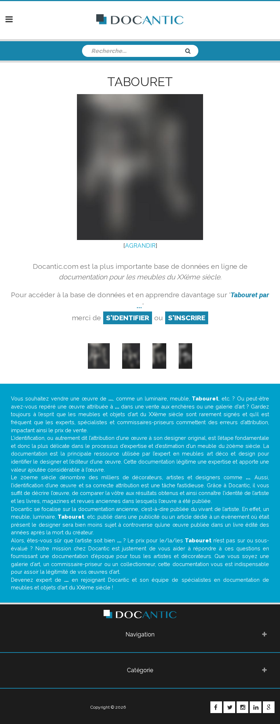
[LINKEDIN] (255, 707)
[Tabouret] (99, 355)
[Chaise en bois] (131, 355)
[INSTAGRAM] (242, 707)
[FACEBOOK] (216, 707)
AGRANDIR (140, 245)
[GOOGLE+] (269, 707)
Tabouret (140, 81)
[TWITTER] (229, 707)
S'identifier (127, 318)
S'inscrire (186, 318)
